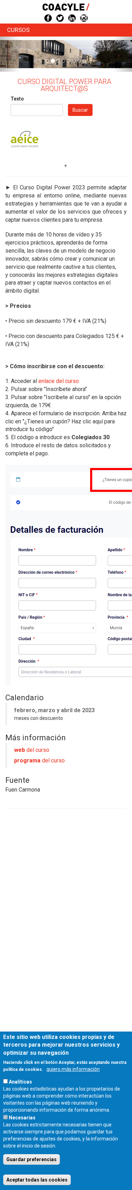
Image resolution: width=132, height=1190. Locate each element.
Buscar (80, 110)
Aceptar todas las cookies (37, 1180)
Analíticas (20, 1082)
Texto (17, 99)
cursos (18, 29)
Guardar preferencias (31, 1159)
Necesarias (22, 1117)
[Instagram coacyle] (84, 17)
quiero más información (73, 1069)
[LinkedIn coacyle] (72, 17)
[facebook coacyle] (48, 17)
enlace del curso (58, 381)
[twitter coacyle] (60, 17)
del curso (31, 750)
